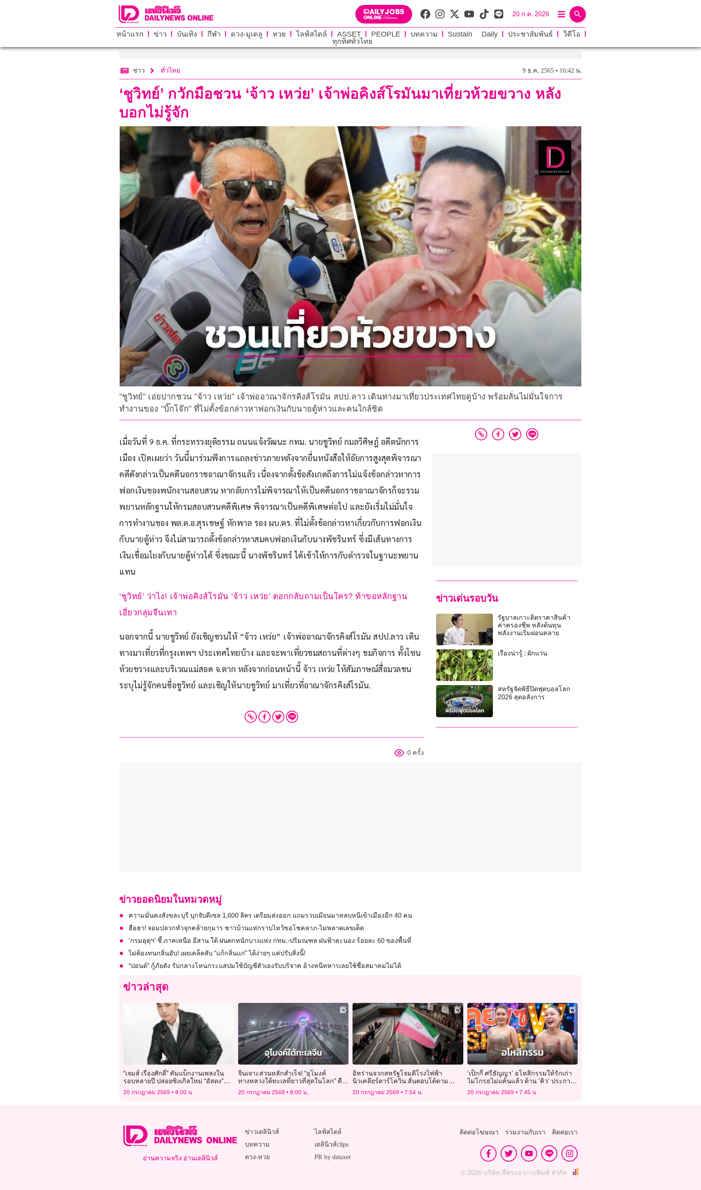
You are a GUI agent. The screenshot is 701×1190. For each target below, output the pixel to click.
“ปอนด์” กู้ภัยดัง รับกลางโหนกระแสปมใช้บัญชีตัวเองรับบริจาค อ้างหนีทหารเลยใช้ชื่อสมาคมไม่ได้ (265, 965)
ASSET (349, 34)
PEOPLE (385, 34)
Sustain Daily (473, 34)
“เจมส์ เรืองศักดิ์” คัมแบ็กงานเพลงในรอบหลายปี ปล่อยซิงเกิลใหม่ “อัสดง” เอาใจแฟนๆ (173, 1081)
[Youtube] (529, 1153)
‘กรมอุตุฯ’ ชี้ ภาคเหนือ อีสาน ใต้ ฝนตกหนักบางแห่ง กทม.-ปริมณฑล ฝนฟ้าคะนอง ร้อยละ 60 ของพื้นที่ (270, 940)
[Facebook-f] (488, 1153)
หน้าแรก (130, 34)
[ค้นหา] (578, 14)
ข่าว (160, 34)
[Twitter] (278, 717)
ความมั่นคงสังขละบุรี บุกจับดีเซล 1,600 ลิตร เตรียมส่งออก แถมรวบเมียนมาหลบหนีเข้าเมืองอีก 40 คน (270, 915)
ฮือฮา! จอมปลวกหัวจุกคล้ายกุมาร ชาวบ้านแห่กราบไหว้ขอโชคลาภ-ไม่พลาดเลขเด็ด (246, 928)
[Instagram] (569, 1153)
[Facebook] (264, 717)
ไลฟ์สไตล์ (311, 34)
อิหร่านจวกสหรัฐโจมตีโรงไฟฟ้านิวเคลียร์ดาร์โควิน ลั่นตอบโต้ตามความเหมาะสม (400, 1081)
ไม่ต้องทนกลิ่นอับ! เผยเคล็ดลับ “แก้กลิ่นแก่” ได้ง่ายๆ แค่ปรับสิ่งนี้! (217, 953)
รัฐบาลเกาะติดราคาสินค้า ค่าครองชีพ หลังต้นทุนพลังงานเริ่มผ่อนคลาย (534, 625)
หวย (279, 34)
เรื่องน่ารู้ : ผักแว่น (522, 653)
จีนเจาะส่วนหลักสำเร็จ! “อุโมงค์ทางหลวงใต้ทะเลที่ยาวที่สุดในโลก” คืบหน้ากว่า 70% (292, 1081)
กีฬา (214, 34)
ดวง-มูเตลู (246, 34)
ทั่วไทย (170, 70)
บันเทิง (187, 34)
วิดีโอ (572, 34)
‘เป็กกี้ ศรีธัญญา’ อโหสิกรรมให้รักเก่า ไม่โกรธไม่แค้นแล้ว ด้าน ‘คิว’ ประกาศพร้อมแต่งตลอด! (520, 1081)
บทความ (424, 34)
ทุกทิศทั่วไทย (352, 41)
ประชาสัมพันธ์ (530, 34)
